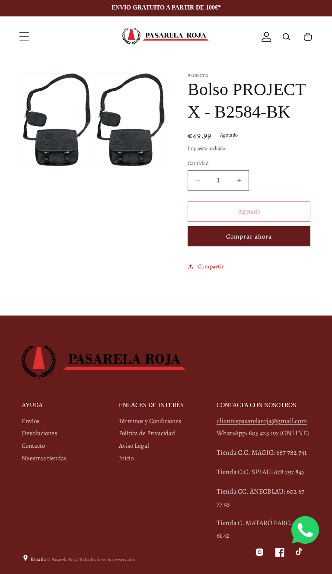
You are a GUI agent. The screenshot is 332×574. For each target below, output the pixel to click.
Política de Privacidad (147, 433)
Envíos (30, 421)
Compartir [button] (211, 266)
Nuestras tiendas (44, 458)
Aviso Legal (134, 445)
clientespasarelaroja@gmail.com (262, 421)
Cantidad (198, 163)
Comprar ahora (249, 236)
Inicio (126, 458)
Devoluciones (39, 433)
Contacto (33, 445)
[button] (24, 37)
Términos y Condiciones (150, 421)
